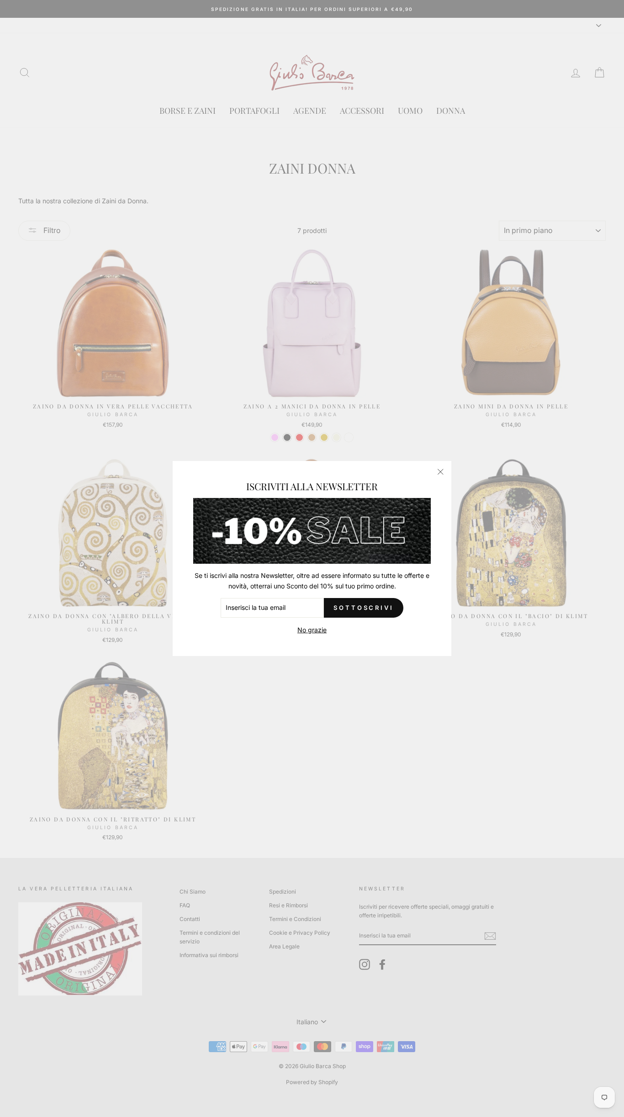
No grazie (312, 630)
